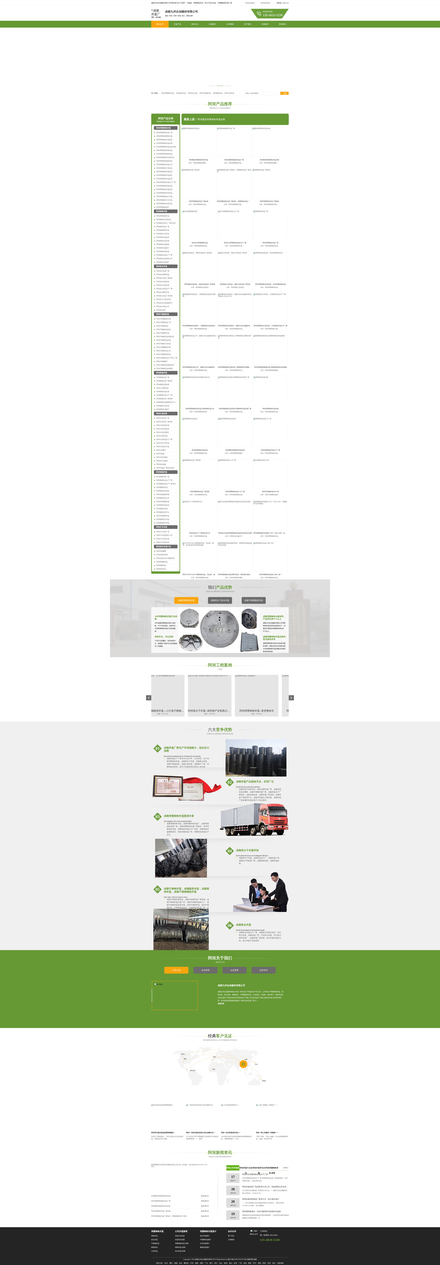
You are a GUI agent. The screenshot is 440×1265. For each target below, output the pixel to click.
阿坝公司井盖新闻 (232, 1168)
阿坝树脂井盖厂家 (162, 377)
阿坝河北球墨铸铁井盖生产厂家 (235, 243)
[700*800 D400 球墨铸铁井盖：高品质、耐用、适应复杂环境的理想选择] (200, 556)
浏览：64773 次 (267, 714)
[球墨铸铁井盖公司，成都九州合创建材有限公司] (200, 349)
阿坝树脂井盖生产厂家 (164, 395)
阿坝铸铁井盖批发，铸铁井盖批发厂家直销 (199, 284)
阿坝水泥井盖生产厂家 (164, 439)
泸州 (191, 1263)
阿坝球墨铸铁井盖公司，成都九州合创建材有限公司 (201, 367)
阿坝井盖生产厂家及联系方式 (199, 533)
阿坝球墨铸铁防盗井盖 (164, 186)
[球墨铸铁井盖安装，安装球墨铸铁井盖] (270, 266)
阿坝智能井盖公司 (162, 498)
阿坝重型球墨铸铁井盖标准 (235, 450)
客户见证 (231, 1236)
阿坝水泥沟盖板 (162, 457)
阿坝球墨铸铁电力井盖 (164, 196)
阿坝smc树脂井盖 (162, 388)
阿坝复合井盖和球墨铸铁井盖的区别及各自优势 (235, 533)
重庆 (171, 1263)
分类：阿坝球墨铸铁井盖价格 (270, 412)
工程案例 (231, 1239)
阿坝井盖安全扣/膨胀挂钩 (165, 558)
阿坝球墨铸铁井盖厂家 (164, 132)
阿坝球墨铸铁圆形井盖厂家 (234, 160)
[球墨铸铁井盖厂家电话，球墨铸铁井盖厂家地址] (234, 183)
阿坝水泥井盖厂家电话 (164, 422)
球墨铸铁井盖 (157, 1231)
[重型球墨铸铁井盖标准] (235, 432)
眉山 (230, 1263)
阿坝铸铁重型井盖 (162, 230)
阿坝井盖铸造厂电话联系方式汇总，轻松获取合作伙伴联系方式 (268, 1187)
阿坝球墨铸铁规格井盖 (164, 154)
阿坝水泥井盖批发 (162, 429)
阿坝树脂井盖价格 (162, 391)
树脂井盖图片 (205, 1247)
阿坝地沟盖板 (161, 464)
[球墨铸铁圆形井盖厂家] (234, 142)
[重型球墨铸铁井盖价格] (269, 142)
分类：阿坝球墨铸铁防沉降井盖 (236, 370)
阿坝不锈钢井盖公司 (163, 351)
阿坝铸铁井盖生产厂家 (164, 255)
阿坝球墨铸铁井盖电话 (164, 172)
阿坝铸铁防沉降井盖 (163, 219)
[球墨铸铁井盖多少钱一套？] (270, 556)
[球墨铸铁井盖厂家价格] (199, 183)
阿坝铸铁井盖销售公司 (164, 258)
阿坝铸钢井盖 (161, 565)
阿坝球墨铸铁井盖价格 (164, 143)
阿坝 (264, 1263)
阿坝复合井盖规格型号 (164, 303)
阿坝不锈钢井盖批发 (163, 329)
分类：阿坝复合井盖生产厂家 (235, 536)
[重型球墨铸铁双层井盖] (199, 142)
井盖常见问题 (180, 1239)
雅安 (249, 1263)
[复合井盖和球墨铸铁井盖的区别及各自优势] (235, 515)
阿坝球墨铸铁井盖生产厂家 (166, 182)
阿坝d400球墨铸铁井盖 (200, 243)
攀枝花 (186, 1263)
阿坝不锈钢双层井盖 (163, 354)
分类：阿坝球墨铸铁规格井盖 (270, 370)
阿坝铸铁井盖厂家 (162, 227)
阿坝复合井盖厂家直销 (164, 296)
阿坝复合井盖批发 (162, 281)
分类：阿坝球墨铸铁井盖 (200, 577)
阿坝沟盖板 (160, 454)
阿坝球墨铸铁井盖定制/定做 (166, 147)
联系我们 (282, 24)
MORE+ (286, 1168)
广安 (240, 1263)
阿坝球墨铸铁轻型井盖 (164, 150)
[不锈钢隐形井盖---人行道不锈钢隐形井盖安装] (267, 691)
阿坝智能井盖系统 (162, 491)
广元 (206, 1263)
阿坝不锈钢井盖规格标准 (165, 365)
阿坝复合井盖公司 (162, 306)
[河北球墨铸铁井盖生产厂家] (235, 225)
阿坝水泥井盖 (229, 93)
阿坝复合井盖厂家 (162, 271)
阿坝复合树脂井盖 (162, 274)
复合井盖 (154, 1239)
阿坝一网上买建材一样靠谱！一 (267, 1132)
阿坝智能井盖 (161, 472)
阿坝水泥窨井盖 (162, 436)
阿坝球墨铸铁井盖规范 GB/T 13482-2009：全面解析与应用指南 (275, 533)
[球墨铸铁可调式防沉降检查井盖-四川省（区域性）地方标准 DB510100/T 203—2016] (180, 1178)
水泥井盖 (154, 1251)
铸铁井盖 (154, 1236)
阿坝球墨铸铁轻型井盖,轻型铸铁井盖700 (200, 409)
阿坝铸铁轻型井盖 (162, 251)
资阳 (259, 1263)
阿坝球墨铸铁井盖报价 (164, 175)
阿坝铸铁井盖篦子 (162, 262)
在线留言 (265, 24)
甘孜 (269, 1263)
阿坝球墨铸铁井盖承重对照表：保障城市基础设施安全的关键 (239, 574)
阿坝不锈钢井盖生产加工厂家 (166, 358)
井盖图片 (212, 24)
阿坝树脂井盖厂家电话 (164, 381)
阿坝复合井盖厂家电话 (164, 278)
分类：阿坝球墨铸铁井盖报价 (199, 329)
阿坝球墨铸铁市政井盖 (164, 203)
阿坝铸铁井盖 (181, 93)
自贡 (180, 1263)
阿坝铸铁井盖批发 (162, 237)
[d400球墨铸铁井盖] (200, 225)
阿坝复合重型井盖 (162, 292)
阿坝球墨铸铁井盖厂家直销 (199, 491)
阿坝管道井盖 (161, 569)
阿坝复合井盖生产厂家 (164, 289)
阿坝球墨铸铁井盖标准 (164, 189)
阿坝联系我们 (265, 3)
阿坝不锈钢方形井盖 (163, 344)
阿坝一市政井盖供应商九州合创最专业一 (200, 1132)
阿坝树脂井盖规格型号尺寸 (166, 402)
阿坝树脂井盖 (218, 93)
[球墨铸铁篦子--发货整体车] (173, 691)
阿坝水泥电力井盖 (162, 446)
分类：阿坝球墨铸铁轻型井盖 (199, 412)
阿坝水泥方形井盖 (162, 443)
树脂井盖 (154, 1247)
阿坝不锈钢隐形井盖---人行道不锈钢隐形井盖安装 (273, 710)
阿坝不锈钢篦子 (162, 361)
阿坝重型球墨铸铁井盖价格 (269, 160)
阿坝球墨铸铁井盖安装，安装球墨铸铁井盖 (270, 284)
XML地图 (246, 1259)
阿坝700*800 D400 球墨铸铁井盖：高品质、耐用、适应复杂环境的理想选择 (209, 574)
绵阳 (201, 1263)
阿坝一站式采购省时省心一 (230, 1132)
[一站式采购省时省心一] (237, 1116)
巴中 (254, 1263)
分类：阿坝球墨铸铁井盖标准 (270, 536)
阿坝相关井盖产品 (163, 546)
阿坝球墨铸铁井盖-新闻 (272, 1168)
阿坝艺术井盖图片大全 (164, 535)
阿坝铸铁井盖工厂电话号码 (166, 223)
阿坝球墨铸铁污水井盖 (164, 200)
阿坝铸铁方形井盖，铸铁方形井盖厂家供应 (235, 284)
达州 (245, 1263)
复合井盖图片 (205, 1236)
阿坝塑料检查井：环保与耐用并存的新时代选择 (261, 1211)
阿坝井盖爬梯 (161, 551)
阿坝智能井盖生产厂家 (164, 480)
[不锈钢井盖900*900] (270, 473)
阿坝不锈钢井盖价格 (163, 340)
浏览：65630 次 (173, 714)
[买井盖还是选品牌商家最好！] (167, 1116)
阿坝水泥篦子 (161, 450)
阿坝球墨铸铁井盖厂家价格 (198, 201)
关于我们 (247, 24)
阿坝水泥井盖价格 (162, 425)
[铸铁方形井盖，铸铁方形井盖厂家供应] (235, 266)
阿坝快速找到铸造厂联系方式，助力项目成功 (260, 1199)
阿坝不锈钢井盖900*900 (270, 491)
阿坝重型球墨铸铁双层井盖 (211, 119)
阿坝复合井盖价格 (162, 285)
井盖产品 (177, 24)
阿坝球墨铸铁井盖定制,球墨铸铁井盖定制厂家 (235, 409)
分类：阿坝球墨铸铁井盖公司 (199, 370)
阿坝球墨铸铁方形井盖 (164, 168)
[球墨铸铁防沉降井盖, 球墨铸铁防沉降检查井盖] (235, 349)
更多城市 (280, 1263)
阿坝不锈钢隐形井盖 (163, 319)
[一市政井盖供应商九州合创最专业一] (202, 1116)
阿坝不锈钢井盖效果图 (164, 368)
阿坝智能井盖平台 (162, 512)
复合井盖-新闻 (180, 1251)
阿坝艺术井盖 (161, 527)
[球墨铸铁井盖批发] (200, 432)
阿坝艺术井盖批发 (162, 542)
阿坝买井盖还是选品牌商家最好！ (163, 1132)
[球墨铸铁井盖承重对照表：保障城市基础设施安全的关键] (235, 556)
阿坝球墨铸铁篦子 (162, 207)
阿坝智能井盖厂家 (162, 477)
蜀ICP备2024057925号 (235, 1259)
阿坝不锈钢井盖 (205, 93)
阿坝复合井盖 (193, 93)
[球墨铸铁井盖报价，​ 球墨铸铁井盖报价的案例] (200, 308)
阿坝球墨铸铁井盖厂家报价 (269, 201)
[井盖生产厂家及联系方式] (200, 515)
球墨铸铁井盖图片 (208, 1231)
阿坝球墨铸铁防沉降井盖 (165, 157)
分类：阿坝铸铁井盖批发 (200, 287)
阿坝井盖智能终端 (162, 494)
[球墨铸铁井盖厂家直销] (200, 473)
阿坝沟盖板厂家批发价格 (165, 468)
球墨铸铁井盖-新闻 (181, 1243)
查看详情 (221, 1004)
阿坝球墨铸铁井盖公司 (164, 164)
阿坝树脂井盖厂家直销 (164, 399)
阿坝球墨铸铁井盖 (167, 93)
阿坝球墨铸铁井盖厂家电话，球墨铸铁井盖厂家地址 (235, 201)
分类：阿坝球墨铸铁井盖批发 (199, 453)
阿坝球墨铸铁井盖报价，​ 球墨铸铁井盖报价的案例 (200, 326)
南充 (225, 1263)
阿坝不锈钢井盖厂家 (163, 322)
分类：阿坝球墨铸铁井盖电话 (235, 329)
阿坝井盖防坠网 (162, 555)
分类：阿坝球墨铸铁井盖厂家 (234, 163)
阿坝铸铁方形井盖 (162, 234)
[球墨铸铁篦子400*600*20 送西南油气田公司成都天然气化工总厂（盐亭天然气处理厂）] (220, 691)
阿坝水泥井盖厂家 (162, 418)
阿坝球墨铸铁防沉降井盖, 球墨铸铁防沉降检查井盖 (236, 367)
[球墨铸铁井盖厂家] (270, 225)
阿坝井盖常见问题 (259, 1168)
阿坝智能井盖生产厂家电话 (166, 484)
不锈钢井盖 (155, 1243)
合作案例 (230, 24)
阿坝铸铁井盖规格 (162, 244)
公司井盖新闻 (181, 1231)
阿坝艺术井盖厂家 (162, 532)
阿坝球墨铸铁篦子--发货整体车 (173, 710)
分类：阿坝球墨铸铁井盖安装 (270, 287)
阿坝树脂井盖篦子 (162, 409)
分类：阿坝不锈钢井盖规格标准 (271, 495)
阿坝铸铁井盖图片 (162, 248)
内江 (215, 1263)
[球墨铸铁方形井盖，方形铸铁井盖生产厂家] (270, 308)
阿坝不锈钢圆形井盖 (163, 347)
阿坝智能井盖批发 (162, 505)
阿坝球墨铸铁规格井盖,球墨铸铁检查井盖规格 (270, 367)
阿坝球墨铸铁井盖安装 (164, 179)
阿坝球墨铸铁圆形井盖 (164, 161)
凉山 (273, 1263)
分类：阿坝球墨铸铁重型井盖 (198, 163)
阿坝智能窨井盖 (162, 487)
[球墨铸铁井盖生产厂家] (270, 432)
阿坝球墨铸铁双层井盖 (164, 193)
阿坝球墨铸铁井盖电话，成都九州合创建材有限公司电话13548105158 (242, 326)
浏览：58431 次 (220, 714)
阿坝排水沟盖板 (162, 461)
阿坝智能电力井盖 (162, 519)
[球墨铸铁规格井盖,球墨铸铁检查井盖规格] (270, 349)
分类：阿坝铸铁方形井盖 (235, 287)
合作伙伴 (232, 1231)
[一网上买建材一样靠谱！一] (272, 1116)
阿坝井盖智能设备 (162, 501)
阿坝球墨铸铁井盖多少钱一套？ (270, 574)
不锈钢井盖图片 (205, 1239)
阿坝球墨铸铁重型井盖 (164, 136)
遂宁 (211, 1263)
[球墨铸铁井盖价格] (270, 391)
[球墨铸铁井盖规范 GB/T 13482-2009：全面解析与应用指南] (270, 515)
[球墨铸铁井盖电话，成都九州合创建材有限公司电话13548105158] (235, 308)
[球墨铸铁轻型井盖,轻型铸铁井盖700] (200, 391)
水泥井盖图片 (205, 1243)
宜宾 (235, 1263)
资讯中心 (195, 24)
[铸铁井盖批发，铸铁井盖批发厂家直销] (200, 266)
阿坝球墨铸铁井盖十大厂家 (235, 491)
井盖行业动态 (180, 1236)
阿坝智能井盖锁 (162, 509)
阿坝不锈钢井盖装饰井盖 (165, 336)
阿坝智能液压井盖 (162, 523)
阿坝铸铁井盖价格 (162, 241)
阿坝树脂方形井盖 (162, 406)
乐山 (221, 1263)
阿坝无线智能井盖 (162, 516)
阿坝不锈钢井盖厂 (162, 326)
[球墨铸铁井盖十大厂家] (235, 473)
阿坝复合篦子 (161, 310)
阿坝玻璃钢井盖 (162, 562)
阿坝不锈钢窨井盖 (162, 333)
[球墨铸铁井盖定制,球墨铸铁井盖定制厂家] (235, 391)
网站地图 (253, 1259)
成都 (175, 1263)
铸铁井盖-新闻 (180, 1247)
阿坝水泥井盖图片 (162, 432)
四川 (166, 1263)
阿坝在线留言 (250, 3)
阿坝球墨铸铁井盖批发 (164, 140)
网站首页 (160, 24)
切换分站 (285, 3)
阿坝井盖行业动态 (245, 1168)
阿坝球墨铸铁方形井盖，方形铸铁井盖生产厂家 (270, 326)
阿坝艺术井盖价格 (162, 539)
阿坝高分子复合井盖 (163, 299)
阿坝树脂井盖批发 (162, 384)
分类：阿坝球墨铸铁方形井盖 (270, 329)
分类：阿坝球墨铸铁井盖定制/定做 (237, 412)
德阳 (196, 1263)
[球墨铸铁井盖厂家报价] (269, 183)
